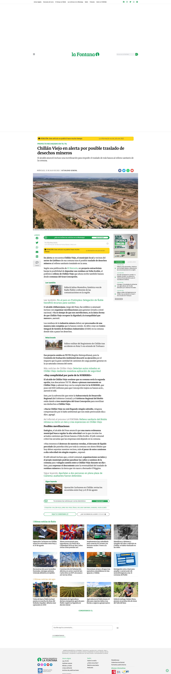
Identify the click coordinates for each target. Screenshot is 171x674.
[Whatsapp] (134, 2)
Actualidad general (75, 133)
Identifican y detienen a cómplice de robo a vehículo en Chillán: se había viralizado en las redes (125, 544)
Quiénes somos (67, 663)
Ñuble (75, 507)
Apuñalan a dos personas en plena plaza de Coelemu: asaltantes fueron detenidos (73, 474)
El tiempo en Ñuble (60, 2)
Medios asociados (93, 665)
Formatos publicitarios (118, 665)
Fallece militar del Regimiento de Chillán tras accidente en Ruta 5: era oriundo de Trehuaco (126, 294)
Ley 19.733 (65, 661)
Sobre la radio (91, 660)
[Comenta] (37, 262)
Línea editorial (67, 668)
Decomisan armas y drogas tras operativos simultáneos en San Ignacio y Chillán (98, 571)
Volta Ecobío (102, 507)
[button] (119, 170)
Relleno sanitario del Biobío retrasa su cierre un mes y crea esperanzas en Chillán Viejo (75, 420)
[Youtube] (48, 664)
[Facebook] (124, 2)
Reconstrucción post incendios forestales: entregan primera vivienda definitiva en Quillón (44, 571)
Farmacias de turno (48, 2)
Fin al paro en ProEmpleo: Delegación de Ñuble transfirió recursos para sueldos (73, 301)
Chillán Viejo (56, 507)
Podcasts (92, 2)
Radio (86, 2)
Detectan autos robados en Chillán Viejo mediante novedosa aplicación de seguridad (72, 369)
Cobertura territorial (118, 662)
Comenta (37, 265)
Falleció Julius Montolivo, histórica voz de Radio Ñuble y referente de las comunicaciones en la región (127, 268)
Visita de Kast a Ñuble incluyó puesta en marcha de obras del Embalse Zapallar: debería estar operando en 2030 (44, 602)
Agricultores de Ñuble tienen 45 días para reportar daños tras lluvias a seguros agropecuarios (98, 601)
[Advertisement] (85, 118)
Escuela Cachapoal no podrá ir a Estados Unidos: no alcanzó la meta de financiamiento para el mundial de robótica (126, 277)
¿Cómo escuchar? (92, 663)
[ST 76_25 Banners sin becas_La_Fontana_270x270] (126, 257)
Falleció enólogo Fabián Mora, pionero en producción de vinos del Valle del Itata (125, 601)
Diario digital (66, 658)
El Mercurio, (72, 268)
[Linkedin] (51, 664)
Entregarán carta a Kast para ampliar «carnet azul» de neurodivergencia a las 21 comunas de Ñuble (124, 572)
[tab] (119, 262)
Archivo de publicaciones (70, 670)
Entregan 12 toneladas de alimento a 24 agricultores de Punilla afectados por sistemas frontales (127, 286)
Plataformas (115, 660)
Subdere (94, 507)
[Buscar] (136, 54)
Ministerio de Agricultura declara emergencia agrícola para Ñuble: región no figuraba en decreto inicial (72, 602)
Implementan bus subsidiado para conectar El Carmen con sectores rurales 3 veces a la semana (97, 544)
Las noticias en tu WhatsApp (75, 2)
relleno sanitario (84, 507)
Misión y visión (67, 665)
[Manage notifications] (167, 670)
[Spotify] (137, 2)
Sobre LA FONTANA (101, 2)
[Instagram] (127, 2)
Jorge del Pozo (67, 507)
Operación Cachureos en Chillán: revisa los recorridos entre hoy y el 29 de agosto (45, 543)
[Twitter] (130, 2)
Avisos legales (37, 2)
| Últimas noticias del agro (44, 579)
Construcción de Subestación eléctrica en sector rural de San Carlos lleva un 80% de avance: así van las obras (71, 572)
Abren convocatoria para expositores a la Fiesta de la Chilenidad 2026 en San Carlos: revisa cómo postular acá (71, 544)
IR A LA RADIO (132, 133)
